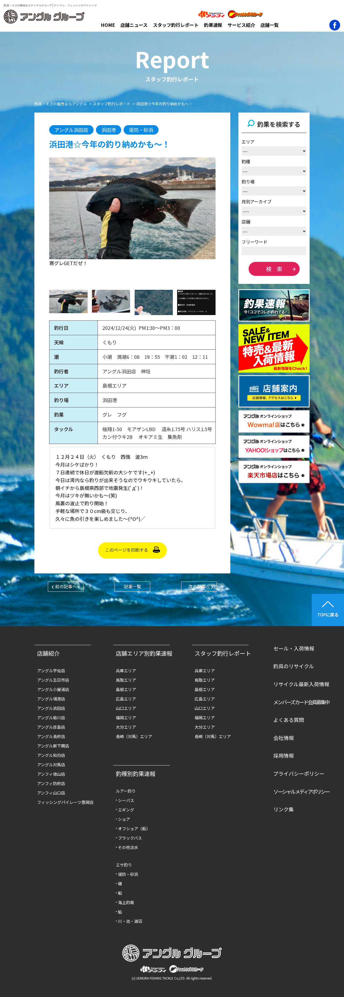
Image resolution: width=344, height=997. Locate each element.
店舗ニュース (134, 24)
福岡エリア (126, 718)
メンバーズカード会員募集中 (301, 702)
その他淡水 (128, 847)
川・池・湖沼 (130, 921)
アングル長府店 (51, 736)
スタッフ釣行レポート (176, 24)
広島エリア (126, 699)
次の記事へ (199, 586)
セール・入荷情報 (293, 648)
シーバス (126, 800)
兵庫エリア (126, 671)
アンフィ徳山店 (51, 774)
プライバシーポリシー (298, 773)
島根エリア (126, 689)
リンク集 (283, 809)
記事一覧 (132, 586)
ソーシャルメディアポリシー (301, 791)
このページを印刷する (126, 550)
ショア (124, 819)
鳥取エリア (126, 680)
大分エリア (126, 727)
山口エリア (126, 708)
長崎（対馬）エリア (134, 736)
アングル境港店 (51, 699)
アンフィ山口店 (51, 793)
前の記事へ (66, 586)
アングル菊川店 (51, 718)
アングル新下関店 (53, 746)
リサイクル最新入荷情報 (301, 684)
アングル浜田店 (51, 708)
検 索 (274, 269)
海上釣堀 (126, 902)
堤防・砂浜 (128, 874)
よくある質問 (288, 719)
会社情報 (283, 737)
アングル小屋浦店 (53, 689)
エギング (126, 810)
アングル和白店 (51, 755)
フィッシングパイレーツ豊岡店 (65, 802)
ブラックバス (130, 838)
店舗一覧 (269, 24)
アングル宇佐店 (51, 671)
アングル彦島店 (51, 727)
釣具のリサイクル (293, 666)
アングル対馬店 (51, 765)
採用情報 (283, 755)
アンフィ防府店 (51, 783)
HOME (108, 24)
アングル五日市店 (53, 680)
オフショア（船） (134, 828)
